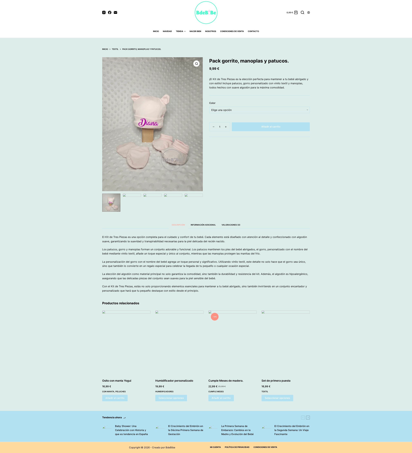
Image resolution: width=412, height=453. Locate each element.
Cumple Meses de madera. (225, 380)
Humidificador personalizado (174, 380)
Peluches (120, 391)
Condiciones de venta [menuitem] (232, 31)
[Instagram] (104, 12)
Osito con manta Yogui (116, 380)
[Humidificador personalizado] (179, 342)
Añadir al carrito (270, 126)
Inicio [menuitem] (156, 31)
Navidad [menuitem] (167, 31)
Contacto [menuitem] (253, 31)
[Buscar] (302, 12)
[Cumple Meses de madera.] (232, 342)
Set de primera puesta (276, 380)
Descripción (178, 225)
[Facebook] (109, 12)
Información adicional (203, 225)
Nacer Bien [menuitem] (195, 31)
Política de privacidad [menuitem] (237, 447)
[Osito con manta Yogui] (126, 342)
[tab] (178, 224)
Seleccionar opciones (171, 397)
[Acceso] (308, 12)
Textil (265, 391)
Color (212, 102)
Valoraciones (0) (231, 225)
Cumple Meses (216, 391)
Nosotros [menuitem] (210, 31)
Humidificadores (164, 391)
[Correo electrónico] (115, 12)
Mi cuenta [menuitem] (215, 447)
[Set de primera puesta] (286, 342)
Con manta (108, 391)
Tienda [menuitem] (179, 31)
